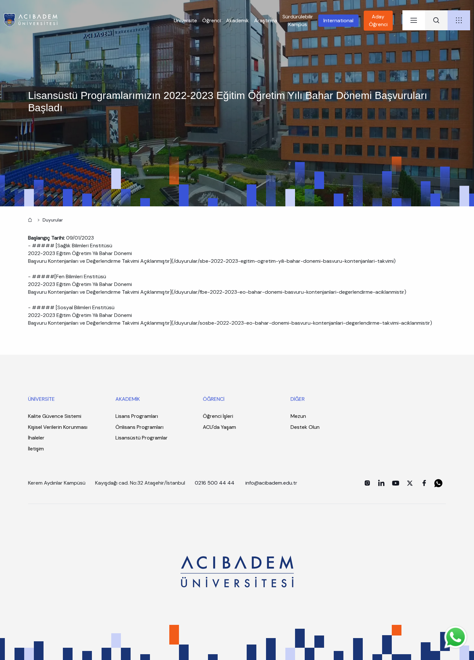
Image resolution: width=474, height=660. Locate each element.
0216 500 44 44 (214, 482)
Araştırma (265, 20)
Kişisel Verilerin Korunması (57, 427)
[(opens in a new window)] (367, 483)
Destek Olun (305, 427)
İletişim (36, 448)
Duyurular (53, 220)
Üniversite (185, 20)
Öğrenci (211, 20)
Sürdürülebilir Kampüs (297, 20)
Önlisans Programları (139, 427)
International (338, 20)
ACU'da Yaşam (219, 427)
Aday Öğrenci (378, 20)
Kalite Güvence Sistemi (54, 416)
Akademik (237, 20)
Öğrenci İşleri (218, 416)
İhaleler (36, 437)
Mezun (298, 416)
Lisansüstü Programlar (141, 437)
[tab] (413, 20)
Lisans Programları (136, 416)
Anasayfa (29, 219)
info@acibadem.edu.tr (272, 482)
